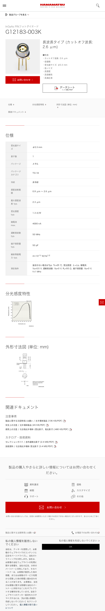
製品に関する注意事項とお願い (19, 532)
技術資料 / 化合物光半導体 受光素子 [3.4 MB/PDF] (29, 446)
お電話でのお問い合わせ (86, 532)
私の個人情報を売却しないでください (78, 540)
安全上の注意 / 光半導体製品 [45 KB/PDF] (25, 425)
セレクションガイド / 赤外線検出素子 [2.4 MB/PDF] (29, 442)
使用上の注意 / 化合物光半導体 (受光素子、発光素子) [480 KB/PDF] (36, 429)
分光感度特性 (38, 104)
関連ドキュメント (16, 112)
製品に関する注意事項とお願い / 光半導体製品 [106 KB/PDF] (33, 421)
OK (70, 547)
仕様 (10, 104)
